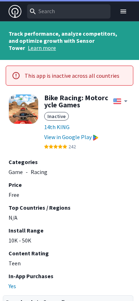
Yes (12, 286)
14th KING (57, 127)
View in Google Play (68, 137)
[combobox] (68, 11)
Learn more (42, 47)
